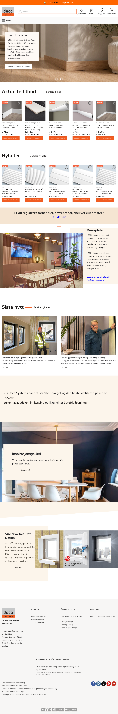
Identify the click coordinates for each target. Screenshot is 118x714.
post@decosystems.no (105, 616)
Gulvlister (6, 123)
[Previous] (3, 53)
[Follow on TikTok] (103, 683)
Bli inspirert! (25, 470)
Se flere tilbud (53, 91)
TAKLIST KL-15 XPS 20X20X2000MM (56, 126)
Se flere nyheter (38, 155)
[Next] (114, 53)
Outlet (37, 123)
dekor (7, 403)
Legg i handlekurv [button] (10, 138)
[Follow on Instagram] (98, 683)
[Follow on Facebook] (93, 683)
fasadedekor (20, 403)
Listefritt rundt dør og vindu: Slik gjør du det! (22, 358)
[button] (102, 11)
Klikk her (59, 217)
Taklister (57, 123)
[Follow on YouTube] (114, 683)
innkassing (37, 403)
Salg (13, 123)
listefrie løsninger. (76, 403)
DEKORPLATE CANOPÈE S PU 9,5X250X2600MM (35, 190)
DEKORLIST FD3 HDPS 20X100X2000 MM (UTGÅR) (81, 127)
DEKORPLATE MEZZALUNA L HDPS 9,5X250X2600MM (57, 191)
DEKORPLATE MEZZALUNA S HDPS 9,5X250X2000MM (104, 191)
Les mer (5, 368)
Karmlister (29, 123)
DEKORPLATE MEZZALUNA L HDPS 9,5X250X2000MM (80, 191)
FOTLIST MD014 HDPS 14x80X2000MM (10, 126)
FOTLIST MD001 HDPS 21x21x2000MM (105, 126)
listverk (8, 398)
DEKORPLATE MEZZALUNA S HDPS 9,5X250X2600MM (10, 191)
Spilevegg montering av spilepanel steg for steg (83, 358)
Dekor (74, 123)
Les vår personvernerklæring (13, 682)
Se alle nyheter (42, 307)
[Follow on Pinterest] (108, 683)
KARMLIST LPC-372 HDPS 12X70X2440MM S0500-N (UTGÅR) (34, 127)
